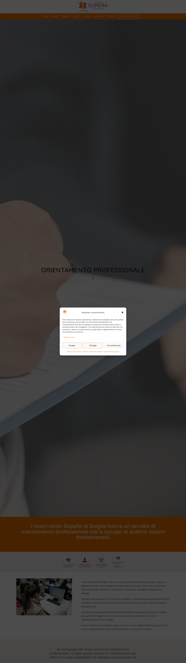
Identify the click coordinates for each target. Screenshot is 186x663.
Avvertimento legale (111, 352)
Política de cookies (74, 352)
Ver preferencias (114, 345)
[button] (122, 312)
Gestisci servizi (69, 337)
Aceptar (72, 345)
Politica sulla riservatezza (92, 352)
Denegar (93, 345)
